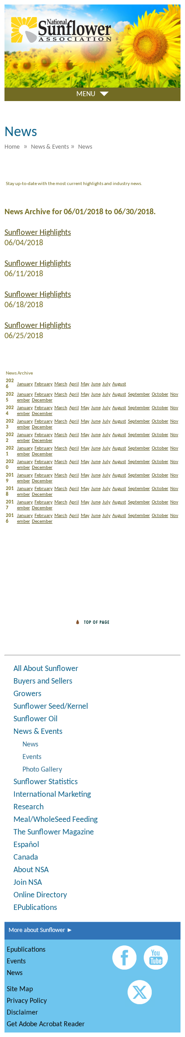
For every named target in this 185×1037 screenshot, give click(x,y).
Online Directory (40, 895)
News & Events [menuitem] (50, 147)
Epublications (26, 949)
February (44, 384)
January (25, 384)
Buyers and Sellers (42, 681)
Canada (25, 857)
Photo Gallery (42, 769)
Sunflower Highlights (37, 233)
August (119, 384)
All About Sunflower (45, 669)
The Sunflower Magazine (53, 832)
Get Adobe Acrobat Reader (46, 1024)
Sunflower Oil (35, 719)
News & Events (37, 732)
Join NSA (27, 882)
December (42, 400)
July (106, 384)
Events (31, 757)
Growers (27, 694)
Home (12, 147)
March (60, 384)
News (30, 744)
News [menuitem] (85, 147)
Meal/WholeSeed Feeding (55, 820)
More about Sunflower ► (38, 930)
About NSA (30, 870)
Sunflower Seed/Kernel (50, 706)
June (96, 384)
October (160, 394)
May (85, 384)
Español (26, 845)
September (139, 394)
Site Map (20, 989)
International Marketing (52, 794)
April (74, 384)
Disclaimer (22, 1012)
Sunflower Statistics (45, 782)
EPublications (35, 908)
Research (28, 807)
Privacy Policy (27, 1001)
